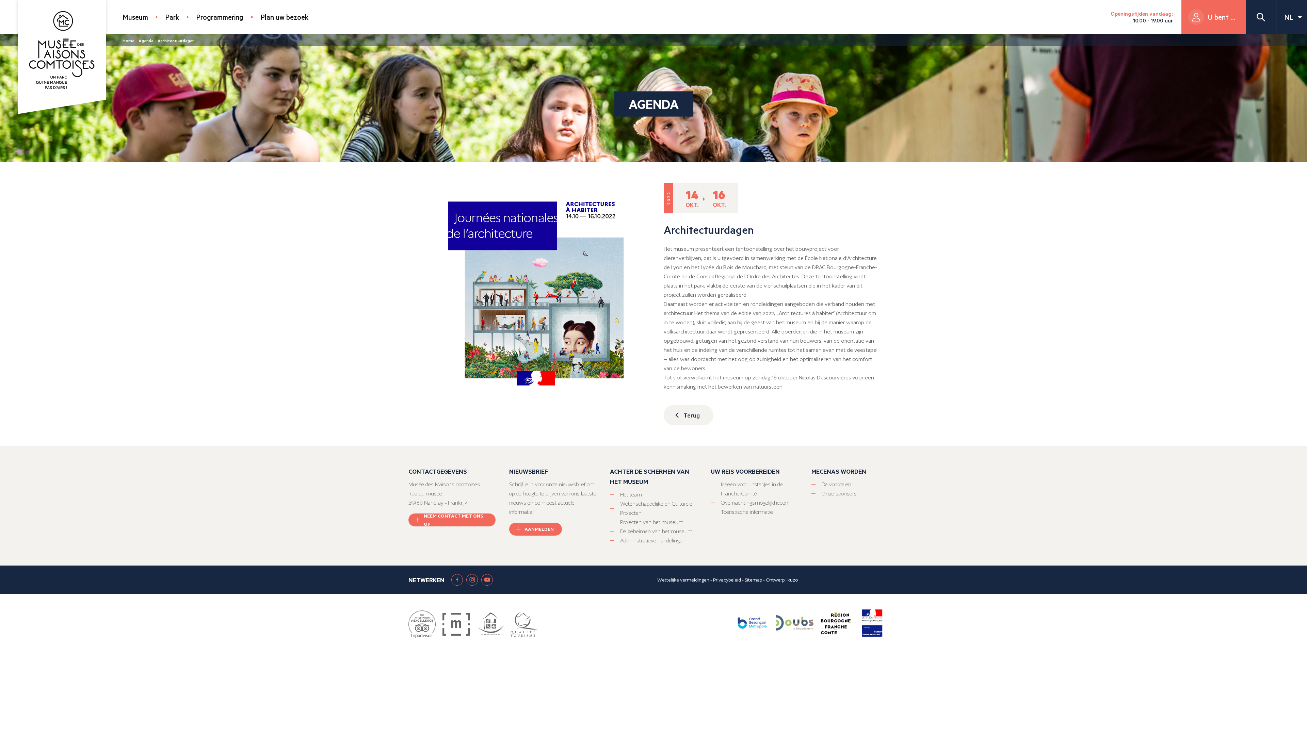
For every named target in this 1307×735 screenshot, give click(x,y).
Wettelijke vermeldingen (683, 580)
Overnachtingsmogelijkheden (754, 503)
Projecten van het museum (651, 522)
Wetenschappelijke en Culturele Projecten (656, 508)
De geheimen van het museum (656, 531)
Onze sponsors (839, 493)
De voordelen (836, 484)
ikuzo (792, 580)
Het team (631, 494)
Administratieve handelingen (652, 540)
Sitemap (753, 580)
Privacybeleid (727, 580)
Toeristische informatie (747, 512)
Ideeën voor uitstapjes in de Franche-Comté (752, 489)
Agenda (146, 40)
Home (128, 40)
